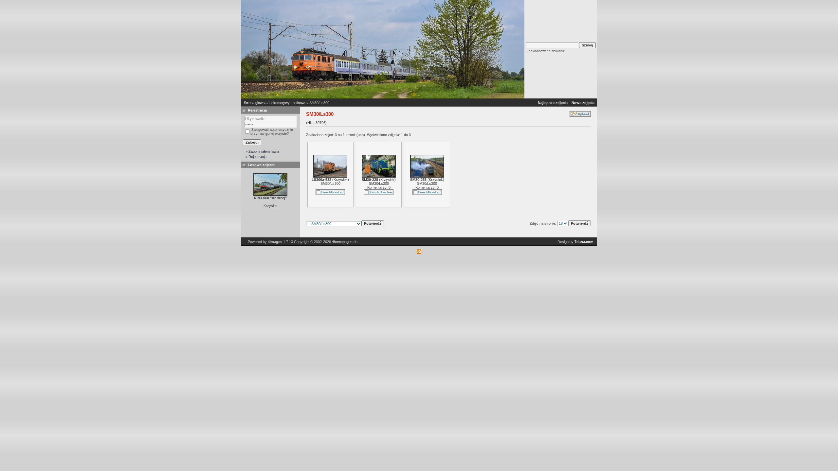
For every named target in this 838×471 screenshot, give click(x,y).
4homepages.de (344, 242)
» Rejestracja (256, 157)
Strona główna (255, 103)
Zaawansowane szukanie (546, 51)
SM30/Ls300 (330, 183)
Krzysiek (341, 180)
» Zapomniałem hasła (262, 151)
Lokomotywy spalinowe (287, 103)
